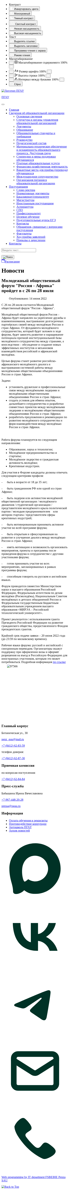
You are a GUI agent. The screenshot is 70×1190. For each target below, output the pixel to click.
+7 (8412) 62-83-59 (13, 745)
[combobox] (18, 250)
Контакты (22, 223)
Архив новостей (19, 830)
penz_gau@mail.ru (12, 739)
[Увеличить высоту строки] (48, 76)
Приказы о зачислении (30, 240)
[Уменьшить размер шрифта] (11, 72)
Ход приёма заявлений (30, 236)
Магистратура (25, 200)
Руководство (24, 139)
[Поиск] (7, 257)
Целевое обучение (28, 216)
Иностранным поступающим (35, 203)
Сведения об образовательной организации (36, 113)
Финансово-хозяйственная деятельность (42, 166)
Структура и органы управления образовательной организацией (37, 121)
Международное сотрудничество (37, 176)
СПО (19, 210)
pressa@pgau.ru (11, 806)
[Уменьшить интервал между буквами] (11, 80)
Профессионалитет (28, 213)
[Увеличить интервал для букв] (61, 80)
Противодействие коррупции (27, 823)
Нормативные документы (32, 193)
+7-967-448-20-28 (12, 799)
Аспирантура (24, 206)
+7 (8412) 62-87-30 (13, 758)
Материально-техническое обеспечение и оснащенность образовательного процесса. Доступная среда (41, 150)
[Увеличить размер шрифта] (49, 72)
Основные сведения (29, 116)
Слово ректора (25, 190)
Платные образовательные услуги (38, 163)
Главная (14, 109)
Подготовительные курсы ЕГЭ (36, 220)
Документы (23, 126)
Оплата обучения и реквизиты (28, 820)
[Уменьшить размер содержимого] (11, 63)
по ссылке (59, 662)
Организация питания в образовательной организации (35, 181)
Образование (24, 129)
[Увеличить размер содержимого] (11, 67)
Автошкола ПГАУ (20, 827)
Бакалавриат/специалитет (32, 196)
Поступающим (18, 186)
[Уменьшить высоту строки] (11, 76)
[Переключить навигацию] (2, 104)
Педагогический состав (31, 143)
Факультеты (24, 233)
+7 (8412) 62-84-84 (13, 779)
